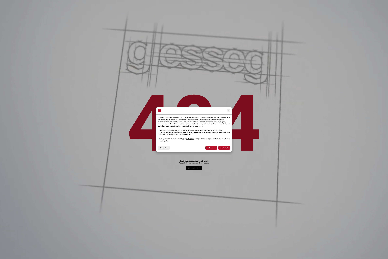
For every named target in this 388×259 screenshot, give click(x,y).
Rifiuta (211, 148)
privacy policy (164, 141)
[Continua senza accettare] (228, 110)
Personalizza (164, 148)
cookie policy (190, 139)
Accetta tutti (224, 148)
